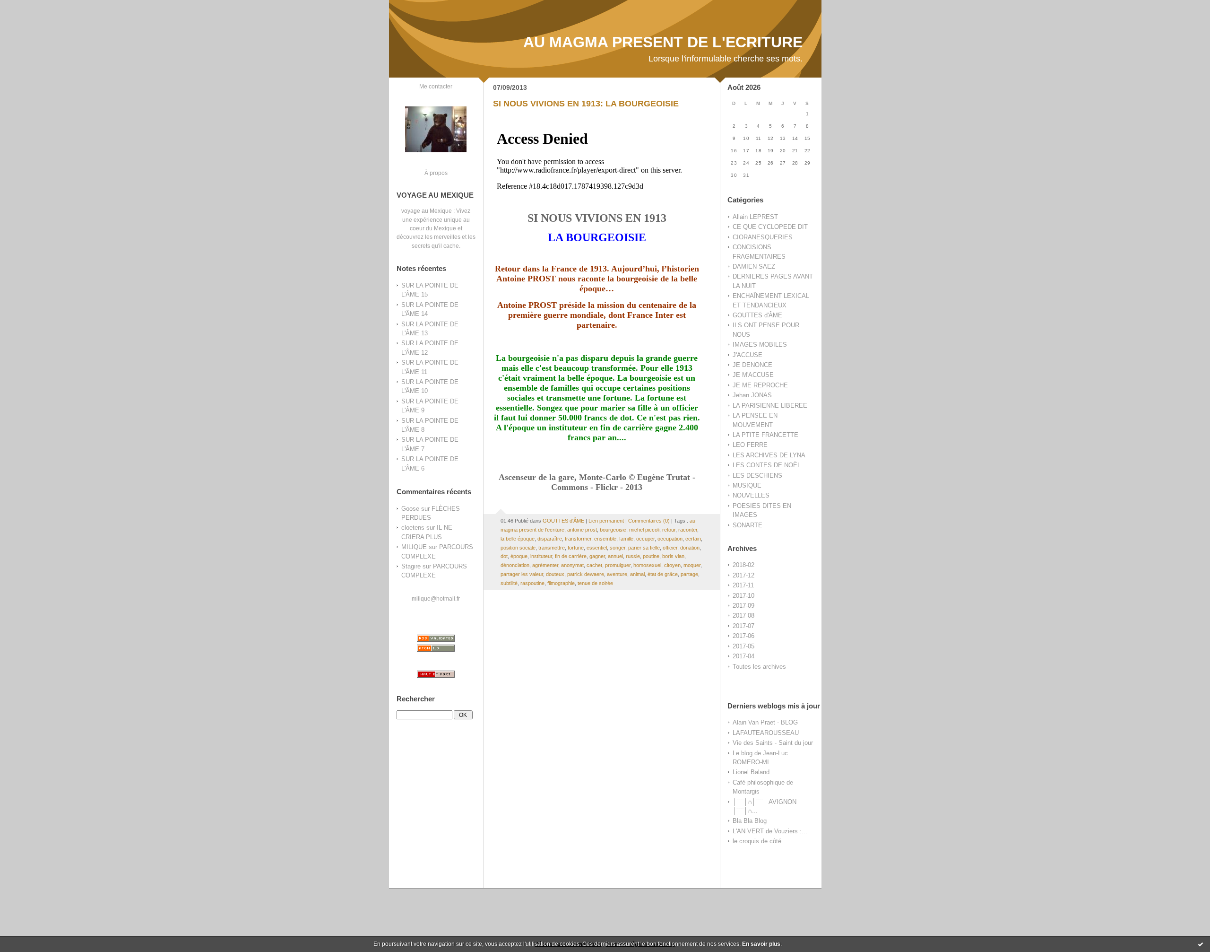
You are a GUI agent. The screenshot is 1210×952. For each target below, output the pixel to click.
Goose (410, 508)
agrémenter (545, 565)
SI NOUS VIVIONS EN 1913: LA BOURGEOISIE (586, 103)
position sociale (518, 547)
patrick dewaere (585, 574)
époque (518, 556)
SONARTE (747, 525)
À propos (436, 173)
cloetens (412, 527)
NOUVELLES (751, 495)
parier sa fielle (644, 547)
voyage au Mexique (426, 211)
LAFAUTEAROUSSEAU (766, 732)
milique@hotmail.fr (436, 598)
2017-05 (743, 646)
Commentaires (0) (649, 521)
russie (633, 556)
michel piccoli (644, 530)
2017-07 (743, 625)
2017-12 (743, 575)
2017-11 (743, 585)
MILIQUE (414, 546)
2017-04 (743, 656)
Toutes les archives (759, 666)
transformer (578, 539)
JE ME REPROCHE (760, 385)
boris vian (673, 556)
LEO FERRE (750, 444)
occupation (670, 539)
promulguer (618, 565)
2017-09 (743, 605)
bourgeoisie (613, 530)
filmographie (561, 583)
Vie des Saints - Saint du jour (773, 742)
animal (637, 574)
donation (690, 547)
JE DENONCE (752, 364)
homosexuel (647, 565)
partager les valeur (522, 574)
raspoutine (532, 583)
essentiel (597, 547)
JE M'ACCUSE (753, 374)
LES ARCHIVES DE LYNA (769, 455)
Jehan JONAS (752, 395)
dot (504, 556)
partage (689, 574)
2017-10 (743, 595)
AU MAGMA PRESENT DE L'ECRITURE (663, 42)
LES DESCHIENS (757, 475)
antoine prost (582, 530)
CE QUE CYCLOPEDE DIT (770, 226)
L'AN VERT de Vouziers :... (770, 831)
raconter (687, 530)
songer (617, 547)
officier (670, 547)
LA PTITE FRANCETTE (765, 434)
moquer (691, 565)
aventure (617, 574)
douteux (555, 574)
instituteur (541, 556)
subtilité (509, 583)
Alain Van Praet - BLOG (765, 722)
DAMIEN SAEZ (754, 266)
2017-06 (743, 635)
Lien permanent (606, 521)
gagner (597, 556)
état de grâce (663, 574)
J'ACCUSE (747, 354)
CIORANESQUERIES (763, 237)
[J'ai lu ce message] (1200, 944)
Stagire (411, 566)
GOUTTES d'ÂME (757, 315)
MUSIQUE (747, 485)
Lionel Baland (751, 772)
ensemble (605, 539)
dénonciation (515, 565)
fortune (576, 547)
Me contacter (435, 86)
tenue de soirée (595, 583)
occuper (645, 539)
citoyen (672, 565)
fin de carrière (571, 556)
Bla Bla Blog (750, 820)
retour (668, 530)
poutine (651, 556)
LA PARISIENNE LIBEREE (770, 405)
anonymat (572, 565)
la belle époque (518, 539)
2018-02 (743, 564)
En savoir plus (761, 944)
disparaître (549, 539)
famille (626, 539)
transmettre (551, 547)
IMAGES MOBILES (760, 344)
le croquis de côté (757, 841)
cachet (594, 565)
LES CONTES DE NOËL (767, 465)
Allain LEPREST (755, 216)
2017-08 (743, 615)
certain (693, 539)
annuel (615, 556)
